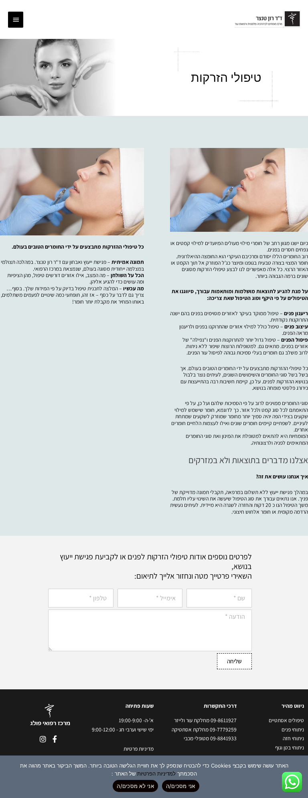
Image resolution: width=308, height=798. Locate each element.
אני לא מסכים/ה (135, 786)
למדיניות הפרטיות (156, 773)
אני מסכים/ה (180, 786)
